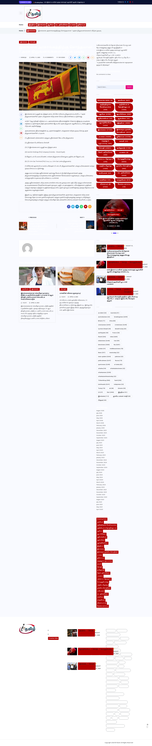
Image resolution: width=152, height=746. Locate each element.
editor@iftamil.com (27, 645)
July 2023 (99, 502)
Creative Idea (53, 638)
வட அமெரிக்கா (62, 25)
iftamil (102, 337)
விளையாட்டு (105, 185)
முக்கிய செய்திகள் (124, 167)
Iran (116, 341)
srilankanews (104, 372)
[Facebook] (125, 2)
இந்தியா (32, 25)
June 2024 (99, 475)
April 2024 (99, 480)
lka (117, 345)
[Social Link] (132, 2)
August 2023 (100, 500)
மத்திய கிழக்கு (105, 167)
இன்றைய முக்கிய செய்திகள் (124, 131)
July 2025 (99, 443)
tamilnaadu (104, 384)
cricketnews (121, 325)
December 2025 (101, 430)
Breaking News (105, 100)
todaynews (119, 384)
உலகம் (73, 25)
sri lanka (118, 364)
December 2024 (101, 460)
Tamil (117, 380)
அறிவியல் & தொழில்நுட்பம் (124, 107)
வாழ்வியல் (123, 180)
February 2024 (101, 485)
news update (104, 357)
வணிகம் (105, 180)
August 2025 (100, 440)
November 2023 (101, 492)
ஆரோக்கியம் (105, 119)
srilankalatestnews (117, 368)
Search (129, 87)
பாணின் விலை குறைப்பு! (70, 293)
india (114, 337)
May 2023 (99, 507)
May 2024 (99, 477)
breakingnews (121, 317)
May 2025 (99, 448)
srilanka (102, 368)
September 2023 (101, 497)
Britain (101, 321)
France (116, 333)
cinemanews (104, 325)
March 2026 (100, 423)
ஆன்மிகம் (124, 119)
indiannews (104, 341)
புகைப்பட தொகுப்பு (105, 160)
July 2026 (99, 413)
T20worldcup (104, 380)
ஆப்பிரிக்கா (123, 114)
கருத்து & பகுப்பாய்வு (105, 142)
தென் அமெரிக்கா (105, 153)
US (100, 392)
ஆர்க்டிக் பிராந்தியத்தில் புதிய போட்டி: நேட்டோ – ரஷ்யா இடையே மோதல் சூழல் (113, 59)
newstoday (114, 353)
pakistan (119, 357)
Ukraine (122, 388)
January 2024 (100, 487)
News (101, 353)
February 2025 (101, 455)
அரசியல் (124, 100)
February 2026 (101, 425)
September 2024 (101, 467)
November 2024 (101, 462)
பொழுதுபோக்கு (124, 160)
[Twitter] (127, 2)
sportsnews (104, 364)
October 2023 (100, 495)
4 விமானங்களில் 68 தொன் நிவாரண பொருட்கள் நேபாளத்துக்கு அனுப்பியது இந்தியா (113, 47)
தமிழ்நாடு (124, 148)
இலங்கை (42, 25)
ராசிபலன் (105, 173)
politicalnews (104, 360)
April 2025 (99, 450)
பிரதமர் (102, 400)
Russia (118, 360)
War (110, 392)
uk (111, 388)
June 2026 (99, 416)
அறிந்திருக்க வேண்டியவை (105, 107)
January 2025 (100, 458)
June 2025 (99, 445)
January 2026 (100, 428)
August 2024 (100, 470)
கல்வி (123, 141)
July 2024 (99, 472)
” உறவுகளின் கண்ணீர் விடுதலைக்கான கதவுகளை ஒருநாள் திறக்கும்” (114, 64)
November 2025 (101, 433)
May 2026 (99, 418)
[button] (111, 233)
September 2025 (101, 438)
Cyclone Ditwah (104, 329)
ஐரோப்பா (81, 25)
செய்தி (105, 148)
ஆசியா (51, 25)
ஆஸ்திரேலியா (105, 124)
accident (102, 313)
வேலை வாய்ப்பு (124, 185)
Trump (101, 388)
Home (21, 25)
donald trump (120, 329)
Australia (115, 313)
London (102, 349)
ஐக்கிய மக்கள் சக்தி (121, 396)
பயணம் (123, 152)
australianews (104, 317)
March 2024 (100, 482)
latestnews (104, 345)
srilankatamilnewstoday (107, 376)
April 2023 (99, 509)
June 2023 (99, 504)
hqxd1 (25, 303)
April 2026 (99, 420)
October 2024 (100, 465)
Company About (54, 630)
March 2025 (100, 453)
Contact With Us (54, 634)
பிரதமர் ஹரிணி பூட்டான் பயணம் (54, 2)
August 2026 (100, 411)
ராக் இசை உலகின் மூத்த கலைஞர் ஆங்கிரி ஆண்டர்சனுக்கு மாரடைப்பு (111, 51)
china (112, 321)
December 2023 (101, 490)
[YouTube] (130, 2)
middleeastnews (116, 349)
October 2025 (100, 435)
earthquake (103, 333)
